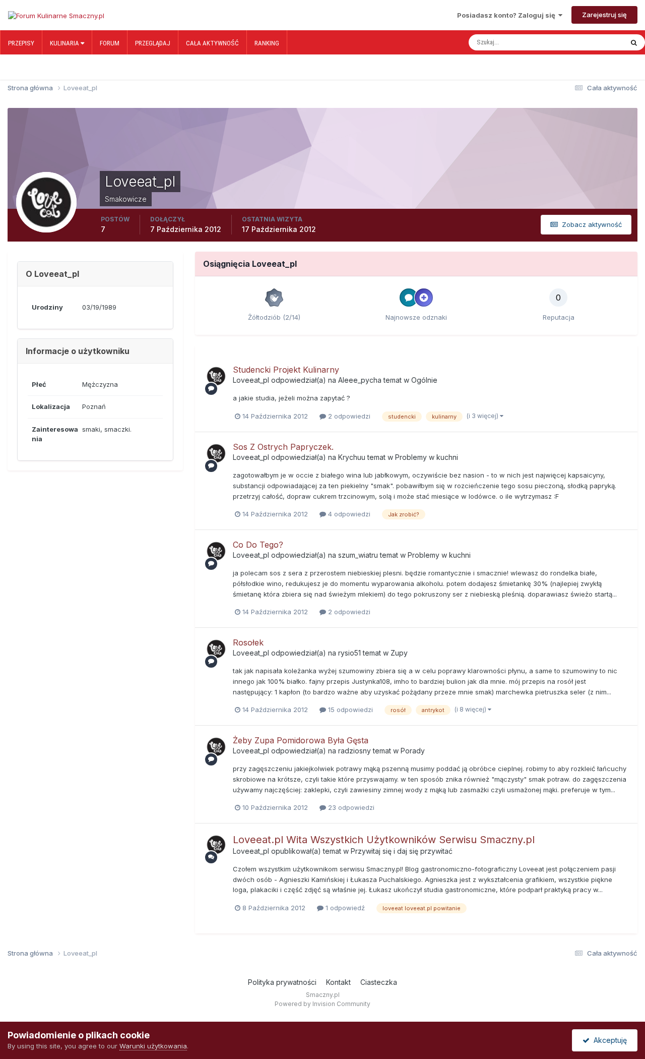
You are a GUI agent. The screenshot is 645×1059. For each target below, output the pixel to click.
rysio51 (349, 653)
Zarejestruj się (604, 15)
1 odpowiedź (344, 908)
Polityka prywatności (282, 982)
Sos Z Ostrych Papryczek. (283, 447)
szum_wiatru (358, 555)
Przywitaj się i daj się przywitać (402, 851)
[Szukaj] (634, 42)
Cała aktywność (212, 43)
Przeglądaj (152, 43)
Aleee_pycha (359, 380)
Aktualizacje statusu (584, 42)
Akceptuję (608, 1040)
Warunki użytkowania (153, 1046)
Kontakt (338, 982)
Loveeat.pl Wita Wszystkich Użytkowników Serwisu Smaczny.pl (384, 840)
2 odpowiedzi (348, 416)
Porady (413, 750)
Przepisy (21, 43)
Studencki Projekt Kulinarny (286, 370)
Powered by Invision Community (322, 1004)
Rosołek (248, 642)
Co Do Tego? (258, 545)
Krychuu (351, 457)
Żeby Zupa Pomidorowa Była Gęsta (300, 740)
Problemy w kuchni (426, 457)
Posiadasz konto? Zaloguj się (507, 15)
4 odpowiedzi (348, 514)
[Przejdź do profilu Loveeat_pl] (216, 376)
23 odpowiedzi (350, 807)
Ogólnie (424, 380)
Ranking (266, 43)
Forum (109, 43)
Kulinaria (65, 43)
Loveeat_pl (251, 380)
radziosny (354, 750)
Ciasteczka (378, 982)
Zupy (399, 653)
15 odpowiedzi (349, 709)
